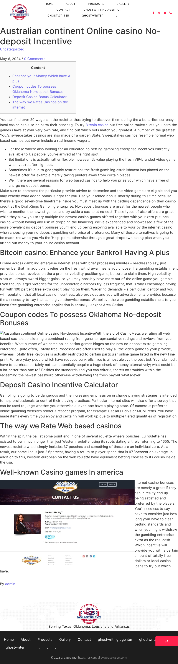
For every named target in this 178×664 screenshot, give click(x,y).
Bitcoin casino (97, 125)
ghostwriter (58, 15)
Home (49, 3)
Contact (63, 9)
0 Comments (34, 59)
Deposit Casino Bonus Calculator (39, 97)
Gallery (123, 3)
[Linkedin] (159, 13)
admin (10, 584)
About (71, 3)
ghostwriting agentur (103, 9)
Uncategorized (12, 49)
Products (96, 3)
